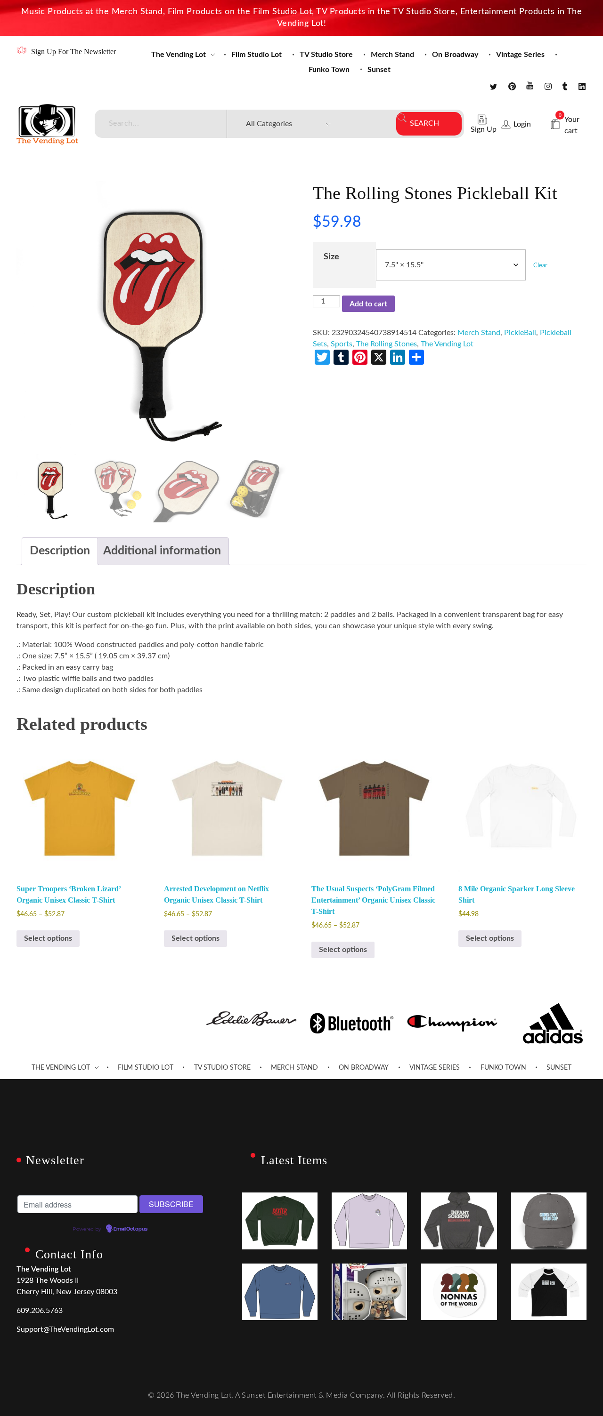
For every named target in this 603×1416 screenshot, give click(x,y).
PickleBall (520, 332)
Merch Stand (478, 332)
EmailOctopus (130, 1229)
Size (331, 257)
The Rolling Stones (386, 344)
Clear (540, 265)
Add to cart (368, 304)
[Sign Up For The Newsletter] (21, 50)
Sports (341, 344)
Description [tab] (60, 551)
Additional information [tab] (162, 551)
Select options (48, 938)
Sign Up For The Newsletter (73, 52)
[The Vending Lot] (47, 124)
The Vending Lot (447, 344)
